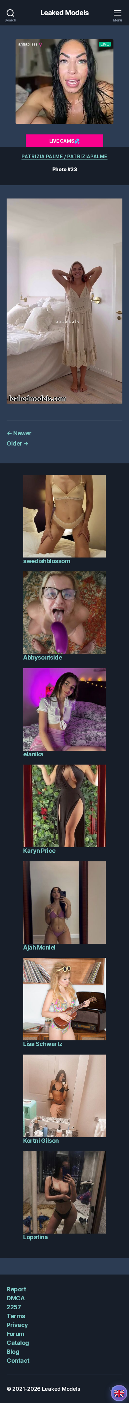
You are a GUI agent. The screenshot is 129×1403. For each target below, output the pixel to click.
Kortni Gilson (41, 1140)
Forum (15, 1333)
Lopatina (35, 1237)
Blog (13, 1351)
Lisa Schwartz (43, 1043)
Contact (18, 1360)
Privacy (17, 1324)
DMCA (15, 1298)
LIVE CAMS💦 (64, 141)
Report (16, 1289)
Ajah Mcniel (39, 947)
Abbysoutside (42, 657)
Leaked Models (64, 12)
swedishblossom (46, 561)
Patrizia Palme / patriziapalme (64, 156)
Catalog (18, 1342)
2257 (14, 1307)
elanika (33, 754)
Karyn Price (39, 850)
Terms (16, 1316)
